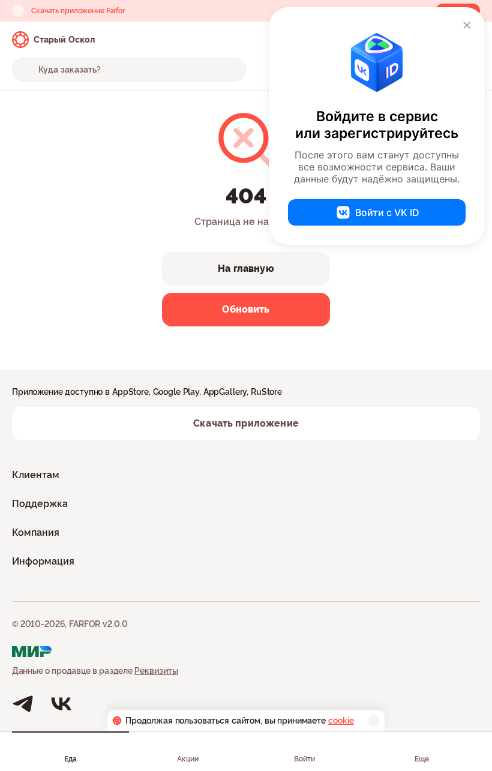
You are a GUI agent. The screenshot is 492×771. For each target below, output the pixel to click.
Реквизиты (156, 671)
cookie (341, 720)
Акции (188, 759)
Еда (70, 759)
